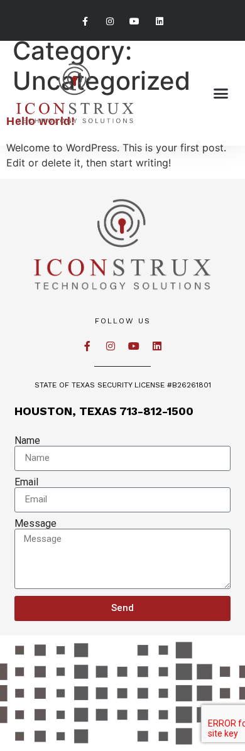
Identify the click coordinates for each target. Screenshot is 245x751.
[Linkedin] (159, 21)
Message (35, 524)
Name (27, 441)
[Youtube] (134, 21)
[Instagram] (110, 21)
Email (26, 482)
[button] (221, 93)
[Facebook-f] (86, 21)
